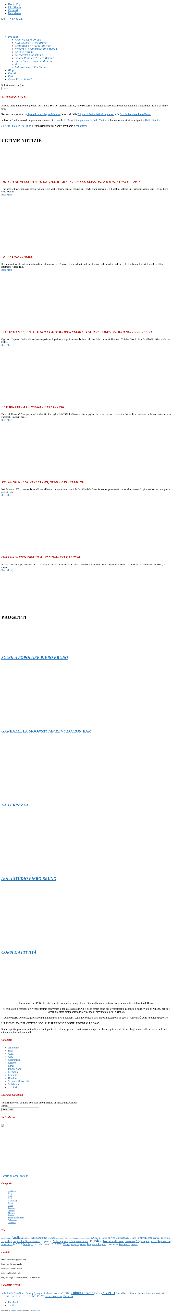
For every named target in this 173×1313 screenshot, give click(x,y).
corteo (111, 1237)
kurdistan (26, 1241)
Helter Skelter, (152, 120)
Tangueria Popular (96, 1244)
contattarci (81, 125)
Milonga (58, 1241)
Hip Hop (6, 1241)
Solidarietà (13, 1084)
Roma (17, 1244)
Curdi (119, 1237)
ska (32, 1245)
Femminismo (145, 1237)
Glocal (11, 1065)
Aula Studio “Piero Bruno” (31, 42)
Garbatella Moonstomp (29, 54)
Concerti (82, 1238)
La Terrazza (15, 805)
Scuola (26, 1244)
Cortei (66, 1293)
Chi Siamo (14, 7)
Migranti (12, 1075)
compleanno (73, 1238)
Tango (66, 1244)
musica (96, 1240)
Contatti (13, 10)
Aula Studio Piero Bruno (28, 878)
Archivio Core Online (28, 39)
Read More (6, 194)
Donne (133, 1238)
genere (166, 1238)
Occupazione (130, 1242)
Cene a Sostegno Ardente (39, 1293)
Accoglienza (6, 1238)
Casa (10, 1053)
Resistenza (7, 1244)
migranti (46, 1241)
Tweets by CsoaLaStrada (14, 1175)
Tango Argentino (78, 1244)
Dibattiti (88, 1293)
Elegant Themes (16, 1310)
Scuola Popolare (53, 1296)
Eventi (108, 1292)
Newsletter (14, 13)
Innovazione (14, 1068)
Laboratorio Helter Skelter (31, 67)
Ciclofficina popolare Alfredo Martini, (87, 120)
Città (10, 1056)
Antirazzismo (39, 1237)
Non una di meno (113, 1241)
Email (4, 1105)
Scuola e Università (18, 1081)
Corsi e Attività (24, 51)
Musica (38, 1295)
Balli (50, 1237)
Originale (140, 1241)
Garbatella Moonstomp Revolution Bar (46, 731)
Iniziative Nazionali (155, 1293)
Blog (10, 1050)
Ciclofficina (57, 1293)
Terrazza (20, 64)
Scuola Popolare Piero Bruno (135, 114)
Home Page (15, 4)
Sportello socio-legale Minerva (34, 61)
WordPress (36, 1310)
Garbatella (158, 1238)
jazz (18, 1241)
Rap (148, 1241)
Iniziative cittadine (134, 1293)
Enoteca (98, 1293)
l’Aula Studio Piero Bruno (17, 125)
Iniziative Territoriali (16, 1296)
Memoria (13, 1071)
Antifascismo (20, 1237)
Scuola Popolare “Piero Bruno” (34, 58)
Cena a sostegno (60, 1238)
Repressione (163, 1241)
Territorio (13, 1087)
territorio (124, 1244)
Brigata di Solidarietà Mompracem (36, 48)
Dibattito (125, 1238)
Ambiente (13, 1047)
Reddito (12, 1078)
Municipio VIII (82, 1242)
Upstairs (134, 1245)
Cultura (76, 1293)
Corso (104, 1238)
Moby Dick (70, 1241)
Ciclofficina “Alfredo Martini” (33, 45)
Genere (12, 1062)
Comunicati (14, 1059)
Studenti (55, 1244)
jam (14, 1241)
